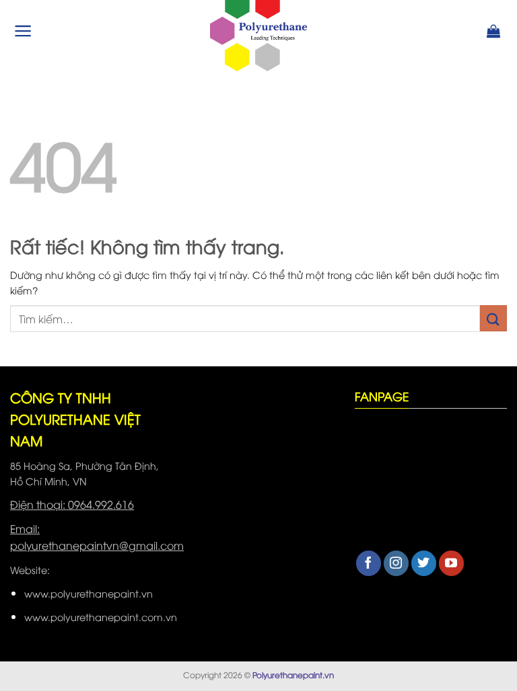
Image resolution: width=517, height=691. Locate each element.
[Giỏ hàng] (493, 31)
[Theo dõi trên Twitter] (423, 563)
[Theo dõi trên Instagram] (396, 563)
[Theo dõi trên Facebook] (368, 563)
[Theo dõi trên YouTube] (451, 563)
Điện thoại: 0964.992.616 (72, 504)
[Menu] (23, 31)
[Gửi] (493, 318)
